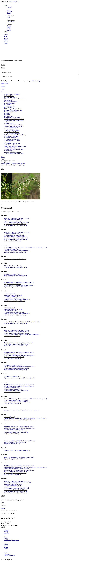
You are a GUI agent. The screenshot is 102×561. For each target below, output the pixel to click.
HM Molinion (7, 113)
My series (9, 11)
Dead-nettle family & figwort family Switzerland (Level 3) (18, 343)
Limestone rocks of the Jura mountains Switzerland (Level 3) (19, 285)
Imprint (5, 552)
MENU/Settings (36, 81)
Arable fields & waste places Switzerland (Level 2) (16, 218)
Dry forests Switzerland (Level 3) (12, 221)
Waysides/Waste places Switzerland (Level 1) (15, 224)
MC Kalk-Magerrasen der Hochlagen (13, 124)
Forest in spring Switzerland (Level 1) (13, 389)
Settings (9, 13)
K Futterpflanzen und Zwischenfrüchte (13, 120)
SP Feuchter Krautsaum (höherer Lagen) (14, 149)
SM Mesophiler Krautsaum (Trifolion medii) (15, 146)
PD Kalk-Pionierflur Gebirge (11, 129)
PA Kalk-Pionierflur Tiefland (11, 127)
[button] (1, 91)
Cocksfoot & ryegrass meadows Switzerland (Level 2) (17, 482)
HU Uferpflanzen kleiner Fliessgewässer (14, 119)
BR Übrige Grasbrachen (10, 97)
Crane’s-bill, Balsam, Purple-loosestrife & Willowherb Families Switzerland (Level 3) (25, 247)
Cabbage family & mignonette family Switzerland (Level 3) (19, 386)
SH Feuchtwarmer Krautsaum (11, 145)
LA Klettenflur (7, 122)
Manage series (10, 21)
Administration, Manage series (11, 540)
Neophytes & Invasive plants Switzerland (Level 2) (17, 250)
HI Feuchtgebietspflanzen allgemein (13, 110)
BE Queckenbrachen (9, 96)
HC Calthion (7, 104)
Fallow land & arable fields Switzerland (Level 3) (16, 331)
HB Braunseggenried (9, 103)
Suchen (6, 31)
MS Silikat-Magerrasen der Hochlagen (13, 126)
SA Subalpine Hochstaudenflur (11, 139)
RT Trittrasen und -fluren (10, 137)
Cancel (2, 67)
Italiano (9, 30)
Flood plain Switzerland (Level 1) (12, 233)
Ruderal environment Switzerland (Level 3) (15, 252)
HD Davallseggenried (9, 106)
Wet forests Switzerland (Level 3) (12, 241)
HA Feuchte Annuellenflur (10, 101)
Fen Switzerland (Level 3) (10, 310)
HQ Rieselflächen (8, 116)
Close (2, 495)
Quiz (2, 156)
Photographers (7, 554)
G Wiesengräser (8, 100)
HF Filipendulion (8, 107)
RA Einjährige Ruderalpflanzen (12, 133)
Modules (9, 10)
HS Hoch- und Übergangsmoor (12, 117)
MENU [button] (6, 5)
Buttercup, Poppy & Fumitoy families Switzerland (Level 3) (19, 457)
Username (4, 72)
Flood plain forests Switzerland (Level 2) (14, 235)
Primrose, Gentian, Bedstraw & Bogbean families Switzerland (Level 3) (22, 322)
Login (8, 17)
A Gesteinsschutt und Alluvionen (12, 94)
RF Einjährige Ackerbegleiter (11, 136)
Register (3, 508)
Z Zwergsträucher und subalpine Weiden (14, 153)
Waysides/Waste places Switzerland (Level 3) (15, 225)
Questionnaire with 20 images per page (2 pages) (13, 165)
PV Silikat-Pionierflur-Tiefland (11, 132)
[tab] (51, 83)
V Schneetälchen (8, 150)
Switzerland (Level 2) (9, 293)
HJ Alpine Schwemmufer (10, 111)
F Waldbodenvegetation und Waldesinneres (15, 98)
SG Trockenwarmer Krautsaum (12, 143)
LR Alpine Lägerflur (9, 123)
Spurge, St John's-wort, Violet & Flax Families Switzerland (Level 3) (21, 410)
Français (9, 27)
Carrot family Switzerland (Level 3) (13, 274)
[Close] (1, 497)
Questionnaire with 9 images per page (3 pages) (13, 163)
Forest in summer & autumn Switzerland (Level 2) (16, 222)
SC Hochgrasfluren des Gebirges (12, 140)
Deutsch (9, 26)
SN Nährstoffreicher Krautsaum (12, 147)
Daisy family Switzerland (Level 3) (13, 219)
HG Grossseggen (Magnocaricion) (12, 109)
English (9, 28)
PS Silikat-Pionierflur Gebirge (11, 130)
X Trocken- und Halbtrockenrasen (12, 152)
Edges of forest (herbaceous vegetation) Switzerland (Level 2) (19, 355)
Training (3, 157)
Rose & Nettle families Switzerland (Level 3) (15, 236)
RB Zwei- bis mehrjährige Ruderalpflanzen (15, 134)
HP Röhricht (7, 114)
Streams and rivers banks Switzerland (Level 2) (16, 238)
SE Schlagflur (7, 142)
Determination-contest (9, 555)
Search (3, 64)
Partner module (4, 83)
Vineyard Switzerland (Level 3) (12, 443)
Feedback (9, 7)
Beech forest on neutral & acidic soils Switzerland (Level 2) (19, 282)
